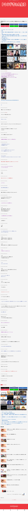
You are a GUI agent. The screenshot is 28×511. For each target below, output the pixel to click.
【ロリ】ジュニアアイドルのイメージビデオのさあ (9, 419)
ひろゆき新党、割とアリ (5, 38)
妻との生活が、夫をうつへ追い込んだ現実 (7, 29)
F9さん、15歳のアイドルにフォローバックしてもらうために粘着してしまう (12, 423)
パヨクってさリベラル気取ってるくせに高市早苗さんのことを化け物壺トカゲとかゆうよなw (14, 421)
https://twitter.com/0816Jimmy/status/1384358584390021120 (10, 100)
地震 (2, 30)
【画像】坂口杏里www (5, 420)
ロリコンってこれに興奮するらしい (6, 424)
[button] (23, 26)
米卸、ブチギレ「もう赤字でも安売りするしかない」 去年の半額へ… (11, 41)
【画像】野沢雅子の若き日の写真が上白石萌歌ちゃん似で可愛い (10, 34)
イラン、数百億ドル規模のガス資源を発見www (8, 413)
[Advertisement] (14, 13)
